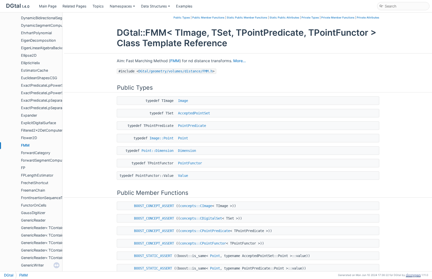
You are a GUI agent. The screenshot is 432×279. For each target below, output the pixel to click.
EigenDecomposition (38, 40)
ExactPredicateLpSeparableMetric (49, 100)
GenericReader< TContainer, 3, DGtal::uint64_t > (61, 250)
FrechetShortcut (34, 183)
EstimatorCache (34, 70)
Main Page (47, 6)
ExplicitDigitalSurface (38, 123)
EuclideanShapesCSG (39, 78)
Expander (29, 115)
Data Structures (154, 6)
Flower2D (29, 138)
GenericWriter (32, 265)
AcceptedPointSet (194, 113)
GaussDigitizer (33, 213)
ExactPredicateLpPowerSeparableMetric (54, 85)
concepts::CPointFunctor (203, 243)
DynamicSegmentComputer (44, 25)
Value (183, 176)
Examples (184, 6)
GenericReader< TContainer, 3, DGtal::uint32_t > (61, 243)
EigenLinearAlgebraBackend (44, 48)
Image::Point (162, 138)
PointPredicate (192, 126)
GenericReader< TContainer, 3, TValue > (54, 258)
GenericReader (33, 220)
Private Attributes (368, 17)
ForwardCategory (35, 153)
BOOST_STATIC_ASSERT (153, 256)
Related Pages (74, 6)
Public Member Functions (208, 17)
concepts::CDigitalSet (201, 218)
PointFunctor (190, 163)
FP (23, 168)
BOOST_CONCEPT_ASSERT (154, 206)
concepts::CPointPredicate (205, 231)
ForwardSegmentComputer (43, 160)
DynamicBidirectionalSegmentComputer (54, 18)
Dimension (187, 151)
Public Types (182, 17)
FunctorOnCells (33, 205)
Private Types (310, 17)
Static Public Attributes (284, 17)
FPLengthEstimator (37, 175)
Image (183, 101)
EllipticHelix (30, 63)
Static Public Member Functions (247, 17)
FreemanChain (33, 190)
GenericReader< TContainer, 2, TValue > (54, 235)
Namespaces (121, 6)
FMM (25, 145)
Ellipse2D (28, 55)
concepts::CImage (196, 206)
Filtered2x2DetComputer (41, 130)
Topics (98, 6)
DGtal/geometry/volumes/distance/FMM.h (175, 71)
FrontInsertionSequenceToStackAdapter (54, 198)
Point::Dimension (158, 151)
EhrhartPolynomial (36, 33)
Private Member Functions (337, 17)
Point (183, 138)
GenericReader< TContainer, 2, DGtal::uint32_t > (61, 228)
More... (239, 60)
